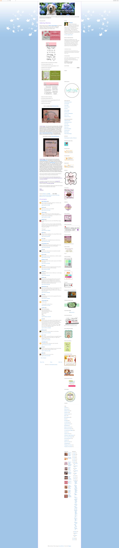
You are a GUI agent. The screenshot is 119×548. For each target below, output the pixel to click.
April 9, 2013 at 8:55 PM (46, 292)
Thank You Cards (67, 441)
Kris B (43, 265)
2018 (74, 454)
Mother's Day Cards (67, 427)
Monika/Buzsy (44, 286)
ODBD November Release (70, 473)
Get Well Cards (66, 422)
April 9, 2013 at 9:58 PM (46, 298)
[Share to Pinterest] (56, 193)
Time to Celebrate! (75, 529)
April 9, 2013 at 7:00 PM (46, 269)
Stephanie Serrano (67, 116)
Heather (43, 277)
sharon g (43, 254)
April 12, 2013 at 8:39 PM (46, 355)
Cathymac (71, 22)
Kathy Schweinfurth (67, 128)
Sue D (43, 238)
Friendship (66, 420)
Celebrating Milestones (55, 136)
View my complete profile (68, 34)
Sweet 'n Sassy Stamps (53, 25)
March (75, 531)
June (75, 477)
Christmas (66, 412)
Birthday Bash (52, 162)
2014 (74, 460)
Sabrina (43, 207)
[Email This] (52, 193)
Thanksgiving (66, 443)
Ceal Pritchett (66, 103)
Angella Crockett (67, 120)
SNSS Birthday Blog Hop (69, 496)
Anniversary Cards (45, 195)
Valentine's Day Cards (68, 446)
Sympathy (66, 440)
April (75, 480)
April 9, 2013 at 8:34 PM (46, 284)
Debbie (43, 232)
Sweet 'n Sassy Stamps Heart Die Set (46, 132)
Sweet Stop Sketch (67, 438)
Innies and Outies (75, 525)
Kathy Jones (66, 127)
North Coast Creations (68, 428)
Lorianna (43, 307)
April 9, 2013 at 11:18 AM (46, 217)
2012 (74, 538)
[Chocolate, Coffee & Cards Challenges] (72, 297)
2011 (74, 539)
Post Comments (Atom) (53, 364)
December (76, 463)
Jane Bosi (66, 108)
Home (51, 362)
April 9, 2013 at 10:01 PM (46, 305)
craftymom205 (44, 300)
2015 (74, 459)
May (75, 478)
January (75, 535)
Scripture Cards (67, 433)
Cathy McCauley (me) (68, 122)
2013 (74, 462)
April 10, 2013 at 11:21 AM (46, 316)
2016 (74, 457)
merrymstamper (44, 243)
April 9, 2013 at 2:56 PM (46, 247)
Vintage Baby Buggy (75, 486)
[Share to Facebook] (55, 193)
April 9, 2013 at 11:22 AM (46, 230)
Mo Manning (66, 425)
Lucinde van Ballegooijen (68, 113)
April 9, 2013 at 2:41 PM (46, 241)
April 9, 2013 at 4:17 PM (46, 257)
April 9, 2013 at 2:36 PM (46, 236)
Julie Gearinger (66, 110)
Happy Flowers (75, 495)
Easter (65, 415)
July (75, 475)
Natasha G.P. (44, 259)
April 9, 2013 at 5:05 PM (46, 263)
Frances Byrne (66, 125)
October (75, 468)
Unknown (43, 212)
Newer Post (42, 362)
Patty (43, 294)
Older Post (60, 362)
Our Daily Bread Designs (68, 430)
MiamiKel (43, 219)
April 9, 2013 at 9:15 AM (46, 205)
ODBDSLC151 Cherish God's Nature (75, 491)
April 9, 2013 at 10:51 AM (46, 210)
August (75, 473)
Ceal (42, 249)
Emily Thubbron (44, 201)
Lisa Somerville (67, 130)
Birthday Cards (66, 410)
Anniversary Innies (52, 195)
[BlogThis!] (53, 193)
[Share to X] (54, 193)
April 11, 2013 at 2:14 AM (46, 350)
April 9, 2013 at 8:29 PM (46, 275)
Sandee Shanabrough (67, 133)
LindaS (43, 271)
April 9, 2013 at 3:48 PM (46, 252)
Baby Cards (66, 409)
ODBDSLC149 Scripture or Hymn (75, 501)
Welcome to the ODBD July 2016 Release (69, 464)
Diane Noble (66, 105)
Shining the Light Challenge (69, 435)
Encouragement (67, 417)
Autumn (65, 407)
